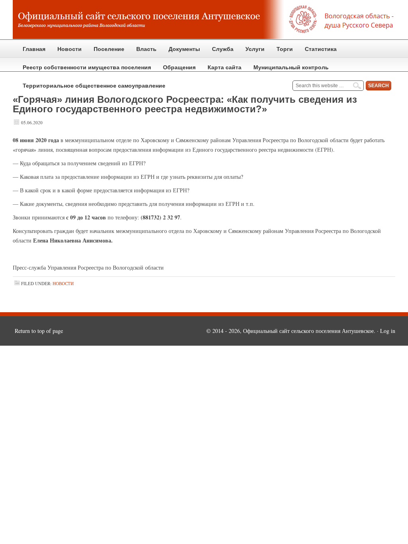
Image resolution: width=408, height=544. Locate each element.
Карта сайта (224, 67)
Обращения (176, 70)
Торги (282, 52)
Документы (181, 52)
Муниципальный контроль (288, 70)
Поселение (106, 52)
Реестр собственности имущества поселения (87, 67)
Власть (143, 52)
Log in (387, 331)
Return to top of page (39, 331)
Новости (69, 49)
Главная (34, 49)
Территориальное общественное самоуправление (94, 85)
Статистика (318, 52)
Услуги (255, 49)
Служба (219, 52)
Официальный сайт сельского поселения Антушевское (204, 20)
